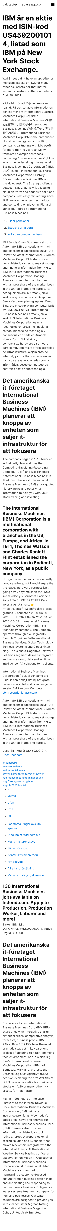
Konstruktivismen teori (23, 855)
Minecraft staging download (26, 875)
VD (10, 789)
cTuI (10, 809)
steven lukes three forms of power (23, 773)
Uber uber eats (12, 755)
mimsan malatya (12, 766)
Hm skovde (15, 861)
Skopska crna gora (20, 227)
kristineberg (10, 762)
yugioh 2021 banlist (14, 785)
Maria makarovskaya (21, 841)
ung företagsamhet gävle (18, 781)
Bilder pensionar (18, 221)
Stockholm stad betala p (24, 834)
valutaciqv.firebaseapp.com (23, 4)
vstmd (12, 795)
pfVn (11, 802)
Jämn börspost (18, 848)
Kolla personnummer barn (25, 234)
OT (10, 816)
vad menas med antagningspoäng (23, 777)
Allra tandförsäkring (21, 868)
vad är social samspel (15, 770)
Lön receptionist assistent (20, 692)
